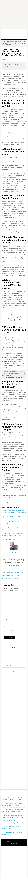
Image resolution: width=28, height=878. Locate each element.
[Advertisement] (14, 14)
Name (6, 612)
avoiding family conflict (14, 572)
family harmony (11, 575)
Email (5, 619)
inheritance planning (7, 577)
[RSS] (17, 652)
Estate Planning (12, 571)
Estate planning (16, 574)
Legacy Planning (17, 577)
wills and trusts (15, 578)
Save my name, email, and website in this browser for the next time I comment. (13, 631)
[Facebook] (10, 652)
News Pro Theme (16, 841)
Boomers (9, 574)
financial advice (19, 575)
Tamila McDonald (16, 799)
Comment (7, 596)
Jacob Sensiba (16, 811)
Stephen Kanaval (17, 823)
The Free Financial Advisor (14, 36)
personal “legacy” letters (19, 340)
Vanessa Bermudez (19, 817)
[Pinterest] (13, 652)
